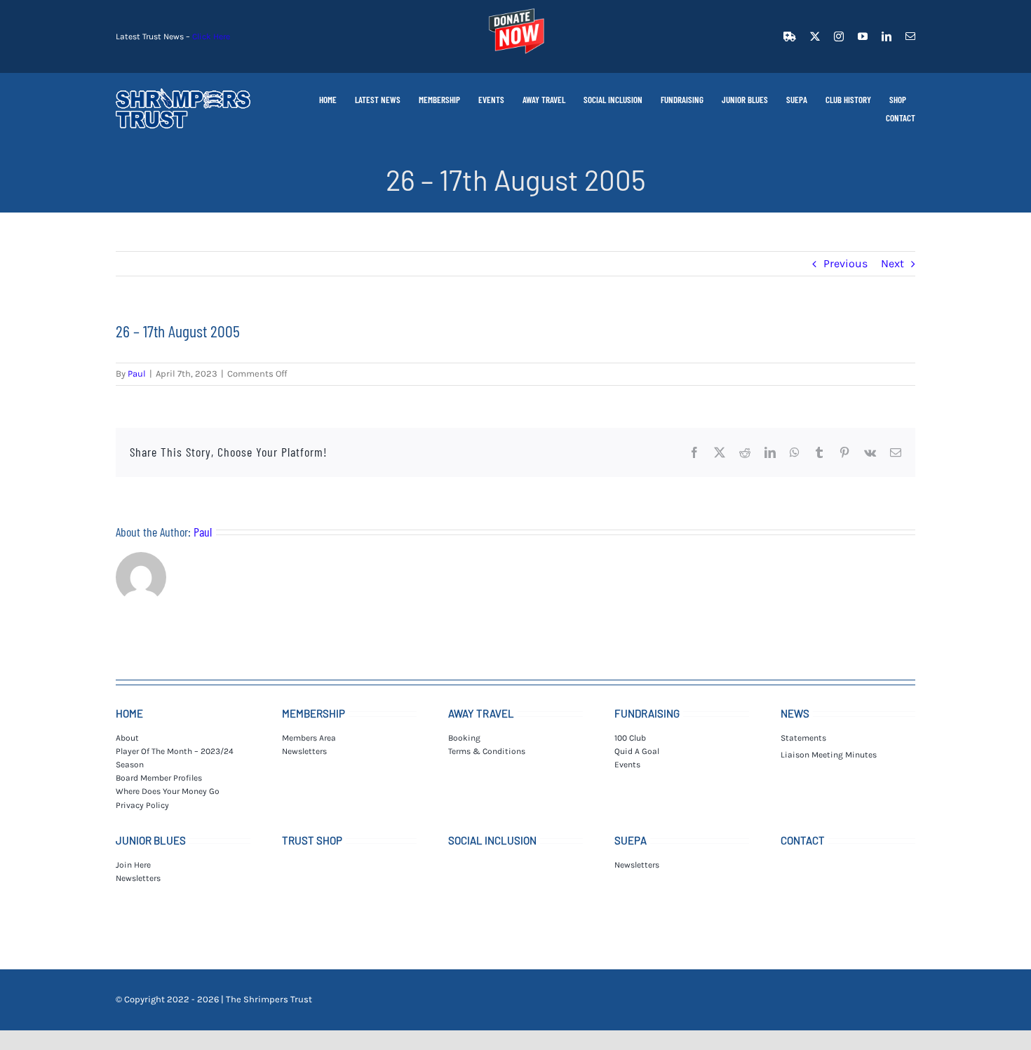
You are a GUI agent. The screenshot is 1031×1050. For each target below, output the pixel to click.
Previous (845, 263)
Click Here (211, 36)
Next (892, 263)
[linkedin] (886, 36)
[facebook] (789, 36)
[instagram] (839, 36)
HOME (129, 713)
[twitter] (815, 36)
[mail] (910, 36)
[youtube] (863, 36)
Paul (137, 373)
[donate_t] (515, 8)
